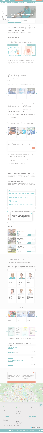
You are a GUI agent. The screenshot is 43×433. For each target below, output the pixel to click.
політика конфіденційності (21, 217)
